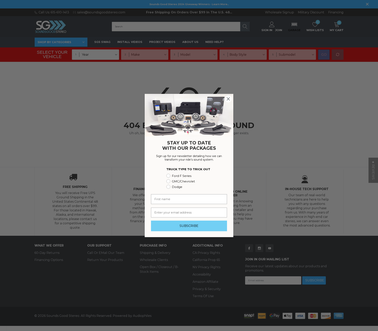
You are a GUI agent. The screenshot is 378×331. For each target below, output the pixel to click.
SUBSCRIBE (189, 226)
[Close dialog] (228, 98)
